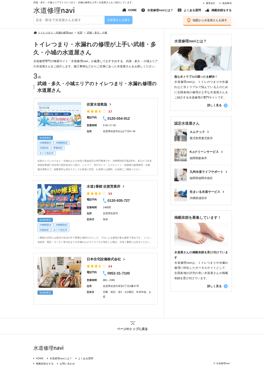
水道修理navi (54, 10)
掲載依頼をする (221, 10)
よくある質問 (192, 10)
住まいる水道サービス (205, 192)
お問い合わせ (67, 363)
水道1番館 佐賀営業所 (103, 186)
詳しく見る (214, 105)
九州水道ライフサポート (206, 172)
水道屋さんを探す (118, 19)
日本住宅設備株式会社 (104, 259)
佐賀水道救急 (97, 104)
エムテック (197, 132)
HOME (132, 10)
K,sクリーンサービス (204, 152)
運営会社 (210, 3)
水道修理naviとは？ (160, 10)
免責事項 (227, 3)
